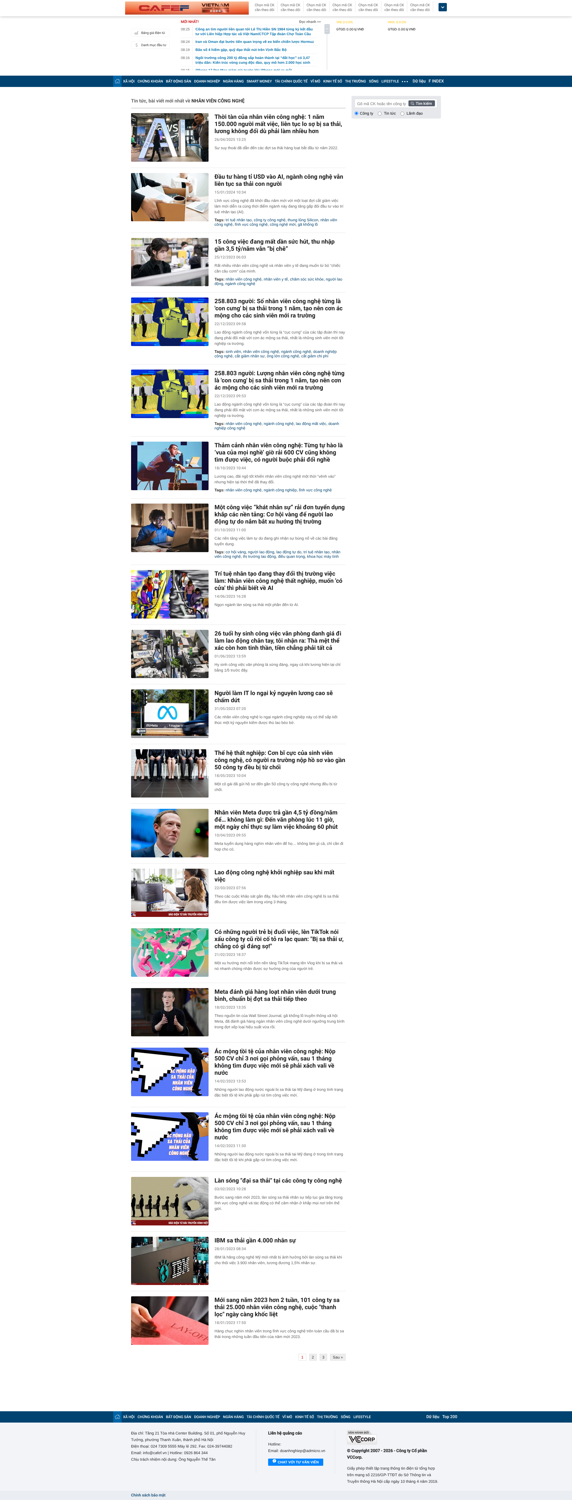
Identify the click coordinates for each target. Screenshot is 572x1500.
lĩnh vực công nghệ (251, 224)
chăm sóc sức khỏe (307, 279)
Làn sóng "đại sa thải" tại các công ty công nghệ (278, 1180)
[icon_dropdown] (443, 7)
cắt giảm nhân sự (250, 356)
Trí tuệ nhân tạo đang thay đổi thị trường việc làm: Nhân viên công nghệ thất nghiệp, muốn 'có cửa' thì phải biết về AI (278, 580)
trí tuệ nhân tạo (238, 220)
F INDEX (436, 81)
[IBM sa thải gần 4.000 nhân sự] (170, 1261)
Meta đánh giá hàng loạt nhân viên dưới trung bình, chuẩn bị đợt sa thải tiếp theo (275, 995)
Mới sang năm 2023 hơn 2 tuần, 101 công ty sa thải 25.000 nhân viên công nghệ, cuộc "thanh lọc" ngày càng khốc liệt (277, 1307)
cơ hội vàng (236, 552)
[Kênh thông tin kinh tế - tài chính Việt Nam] (187, 8)
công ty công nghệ (269, 220)
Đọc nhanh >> (310, 22)
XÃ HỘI (129, 81)
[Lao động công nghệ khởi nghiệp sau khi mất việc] (170, 893)
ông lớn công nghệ (283, 356)
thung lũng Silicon (303, 220)
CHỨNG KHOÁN (150, 81)
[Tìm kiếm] (421, 103)
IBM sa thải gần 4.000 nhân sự (255, 1240)
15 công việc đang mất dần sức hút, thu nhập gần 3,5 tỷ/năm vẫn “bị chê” (274, 245)
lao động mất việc (311, 423)
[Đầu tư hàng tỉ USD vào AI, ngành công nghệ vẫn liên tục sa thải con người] (170, 197)
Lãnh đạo (415, 113)
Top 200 (449, 1417)
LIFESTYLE (390, 81)
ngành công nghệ (240, 283)
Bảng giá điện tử (153, 33)
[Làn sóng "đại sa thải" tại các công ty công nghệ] (170, 1201)
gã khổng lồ (308, 224)
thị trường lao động (259, 556)
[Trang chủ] (117, 81)
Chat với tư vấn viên (298, 1462)
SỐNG (373, 81)
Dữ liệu (419, 81)
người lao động (261, 552)
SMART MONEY (259, 81)
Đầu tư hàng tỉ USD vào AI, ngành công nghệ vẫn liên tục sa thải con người (278, 180)
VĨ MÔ (315, 81)
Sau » (338, 1357)
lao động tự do (288, 552)
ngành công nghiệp (280, 490)
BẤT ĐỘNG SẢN (178, 81)
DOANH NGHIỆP (207, 81)
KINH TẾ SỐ (332, 81)
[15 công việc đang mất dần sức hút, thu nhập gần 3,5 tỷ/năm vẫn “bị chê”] (170, 262)
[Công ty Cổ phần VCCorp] (394, 1437)
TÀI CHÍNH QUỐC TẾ (291, 81)
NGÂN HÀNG (233, 81)
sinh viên (233, 351)
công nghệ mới (283, 224)
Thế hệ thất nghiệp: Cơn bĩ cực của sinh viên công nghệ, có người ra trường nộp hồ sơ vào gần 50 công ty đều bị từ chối (279, 760)
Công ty (366, 113)
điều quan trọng (291, 556)
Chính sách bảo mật (148, 1495)
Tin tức (390, 113)
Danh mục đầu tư (153, 45)
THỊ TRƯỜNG (355, 81)
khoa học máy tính (323, 556)
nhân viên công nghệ (244, 279)
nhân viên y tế (276, 279)
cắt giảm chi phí (314, 356)
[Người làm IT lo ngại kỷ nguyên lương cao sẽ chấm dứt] (170, 713)
